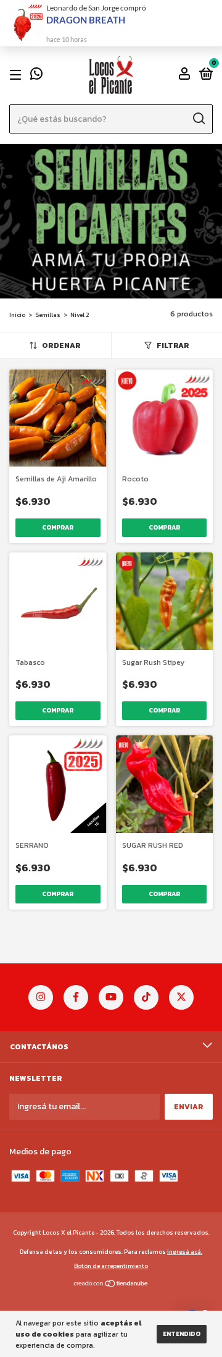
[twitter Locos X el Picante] (181, 997)
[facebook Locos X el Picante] (76, 997)
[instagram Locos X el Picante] (40, 997)
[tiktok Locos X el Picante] (146, 997)
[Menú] (17, 75)
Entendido (181, 1333)
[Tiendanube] (111, 1285)
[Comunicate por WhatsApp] (36, 76)
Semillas (47, 314)
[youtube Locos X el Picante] (111, 997)
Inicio (17, 314)
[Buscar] (198, 119)
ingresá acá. (184, 1251)
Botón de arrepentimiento (111, 1265)
